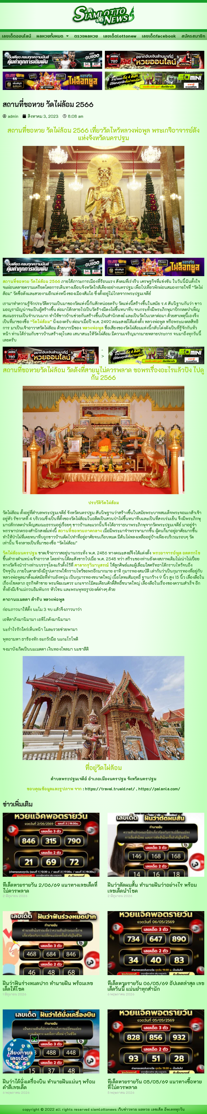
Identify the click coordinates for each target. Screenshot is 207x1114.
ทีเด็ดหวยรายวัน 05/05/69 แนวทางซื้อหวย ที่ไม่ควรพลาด (155, 1084)
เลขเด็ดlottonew (119, 36)
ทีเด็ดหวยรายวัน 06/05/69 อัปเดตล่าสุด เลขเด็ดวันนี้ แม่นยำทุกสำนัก (156, 986)
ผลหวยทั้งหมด (49, 36)
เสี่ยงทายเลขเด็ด (19, 1055)
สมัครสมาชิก (193, 36)
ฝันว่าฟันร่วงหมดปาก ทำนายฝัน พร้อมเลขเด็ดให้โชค (48, 986)
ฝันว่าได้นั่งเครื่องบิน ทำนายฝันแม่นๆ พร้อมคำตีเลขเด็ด (49, 1084)
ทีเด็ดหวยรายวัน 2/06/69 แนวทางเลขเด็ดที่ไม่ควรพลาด (50, 888)
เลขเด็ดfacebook (159, 36)
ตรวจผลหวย (86, 36)
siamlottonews (104, 1109)
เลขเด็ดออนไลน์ (16, 36)
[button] (34, 1039)
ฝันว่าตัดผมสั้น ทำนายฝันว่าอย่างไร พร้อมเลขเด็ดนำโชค (152, 888)
